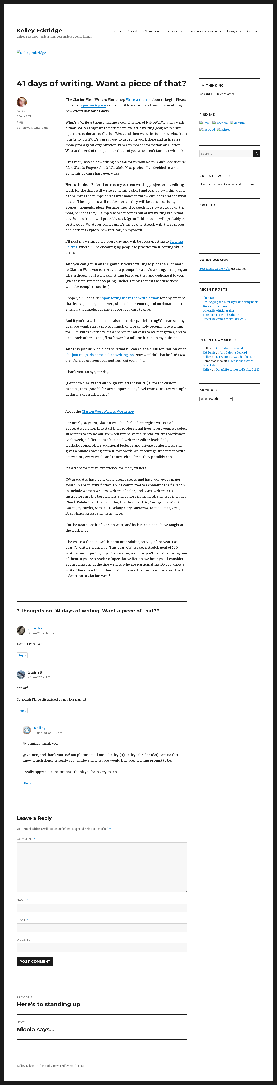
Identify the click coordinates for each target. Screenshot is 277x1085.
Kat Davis (209, 352)
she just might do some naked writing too (99, 355)
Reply (22, 655)
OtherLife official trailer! (219, 310)
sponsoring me (93, 105)
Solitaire (171, 31)
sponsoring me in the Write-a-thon (130, 298)
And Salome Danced (229, 348)
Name (22, 900)
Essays (232, 31)
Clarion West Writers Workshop (108, 411)
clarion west (25, 127)
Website (23, 939)
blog (20, 122)
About (132, 31)
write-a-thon (42, 127)
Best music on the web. (214, 268)
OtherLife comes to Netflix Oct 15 (224, 319)
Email (22, 920)
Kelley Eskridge (39, 30)
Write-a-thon (136, 100)
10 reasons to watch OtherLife (222, 315)
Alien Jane (209, 298)
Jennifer (35, 628)
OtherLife (151, 31)
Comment (26, 839)
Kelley (21, 110)
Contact (253, 31)
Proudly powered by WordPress (63, 1066)
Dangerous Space (202, 31)
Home (117, 31)
